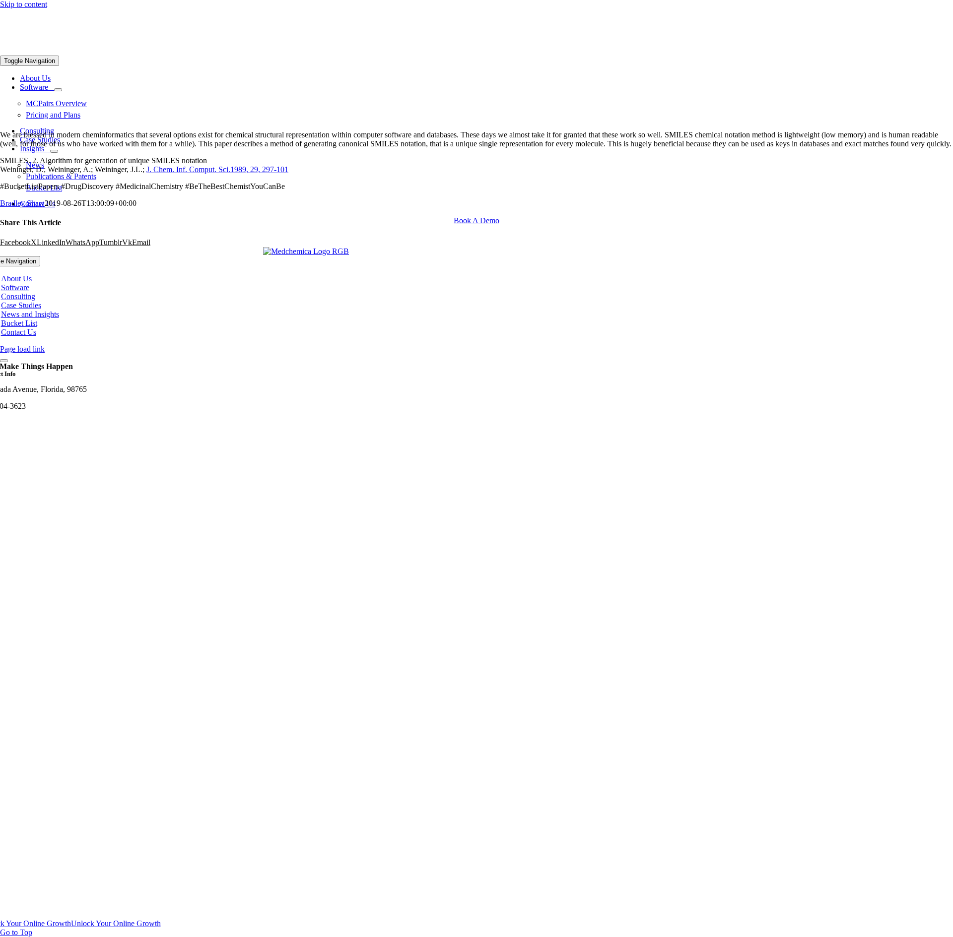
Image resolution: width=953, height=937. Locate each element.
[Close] (4, 360)
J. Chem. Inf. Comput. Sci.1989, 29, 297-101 (217, 169)
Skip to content (23, 4)
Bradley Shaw (22, 203)
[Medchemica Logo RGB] (306, 251)
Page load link (22, 349)
